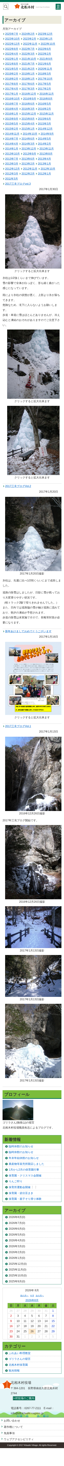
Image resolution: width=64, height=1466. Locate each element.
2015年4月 (28, 123)
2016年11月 (46, 93)
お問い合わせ (12, 1420)
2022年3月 (28, 53)
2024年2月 (28, 33)
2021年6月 (44, 63)
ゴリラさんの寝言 (20, 1358)
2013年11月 (46, 148)
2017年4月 (11, 88)
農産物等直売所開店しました (26, 1163)
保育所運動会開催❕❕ (23, 1187)
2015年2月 (11, 128)
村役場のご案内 (24, 1398)
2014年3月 (28, 143)
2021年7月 (28, 63)
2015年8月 (28, 118)
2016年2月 (44, 108)
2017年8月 (11, 83)
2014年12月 (45, 128)
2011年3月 (11, 178)
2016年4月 (11, 108)
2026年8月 (32, 1300)
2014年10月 (30, 133)
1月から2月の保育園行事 (24, 1169)
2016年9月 (29, 98)
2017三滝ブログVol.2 (18, 486)
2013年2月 (28, 163)
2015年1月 (28, 128)
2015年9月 (11, 118)
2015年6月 (44, 118)
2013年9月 (29, 153)
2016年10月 (12, 98)
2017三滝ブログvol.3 (18, 183)
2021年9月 (46, 58)
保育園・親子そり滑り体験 (25, 1198)
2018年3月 (44, 73)
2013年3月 (11, 163)
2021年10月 (29, 58)
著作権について (13, 1426)
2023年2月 (29, 38)
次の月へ (40, 1295)
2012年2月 (28, 173)
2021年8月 (11, 63)
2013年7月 (11, 158)
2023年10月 (12, 38)
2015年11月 (46, 113)
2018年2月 (11, 78)
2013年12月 (29, 148)
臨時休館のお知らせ (21, 1146)
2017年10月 (45, 78)
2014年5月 (44, 138)
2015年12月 (29, 113)
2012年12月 (12, 168)
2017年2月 (44, 88)
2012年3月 (11, 173)
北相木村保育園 (18, 1364)
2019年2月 (11, 73)
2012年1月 (44, 173)
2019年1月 (28, 73)
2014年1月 (11, 148)
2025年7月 (11, 33)
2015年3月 (44, 123)
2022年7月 (28, 48)
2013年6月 (28, 158)
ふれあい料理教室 (20, 1353)
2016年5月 (44, 103)
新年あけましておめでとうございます (28, 631)
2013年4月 (44, 158)
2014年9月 (47, 133)
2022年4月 (11, 53)
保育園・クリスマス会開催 (25, 1175)
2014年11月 (12, 133)
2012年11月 (30, 168)
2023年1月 (46, 38)
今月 (32, 1295)
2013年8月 (46, 153)
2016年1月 (11, 113)
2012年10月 (48, 168)
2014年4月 (11, 143)
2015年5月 (11, 123)
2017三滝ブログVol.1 (18, 726)
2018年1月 (28, 78)
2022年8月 (11, 48)
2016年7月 (11, 103)
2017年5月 (44, 83)
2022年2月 (44, 53)
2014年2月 (44, 143)
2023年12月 (45, 33)
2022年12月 (12, 43)
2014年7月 (11, 138)
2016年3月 (28, 108)
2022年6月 (44, 48)
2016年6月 (28, 103)
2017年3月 (28, 88)
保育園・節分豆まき (21, 1193)
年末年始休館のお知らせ (24, 1158)
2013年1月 (44, 163)
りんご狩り (15, 1181)
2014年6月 (28, 138)
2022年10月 (48, 43)
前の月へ (24, 1295)
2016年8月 (46, 98)
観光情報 (14, 1370)
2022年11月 (30, 43)
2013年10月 (12, 153)
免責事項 (9, 1433)
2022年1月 (11, 58)
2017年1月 (11, 93)
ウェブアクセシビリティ (19, 1439)
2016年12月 (29, 93)
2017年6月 (28, 83)
